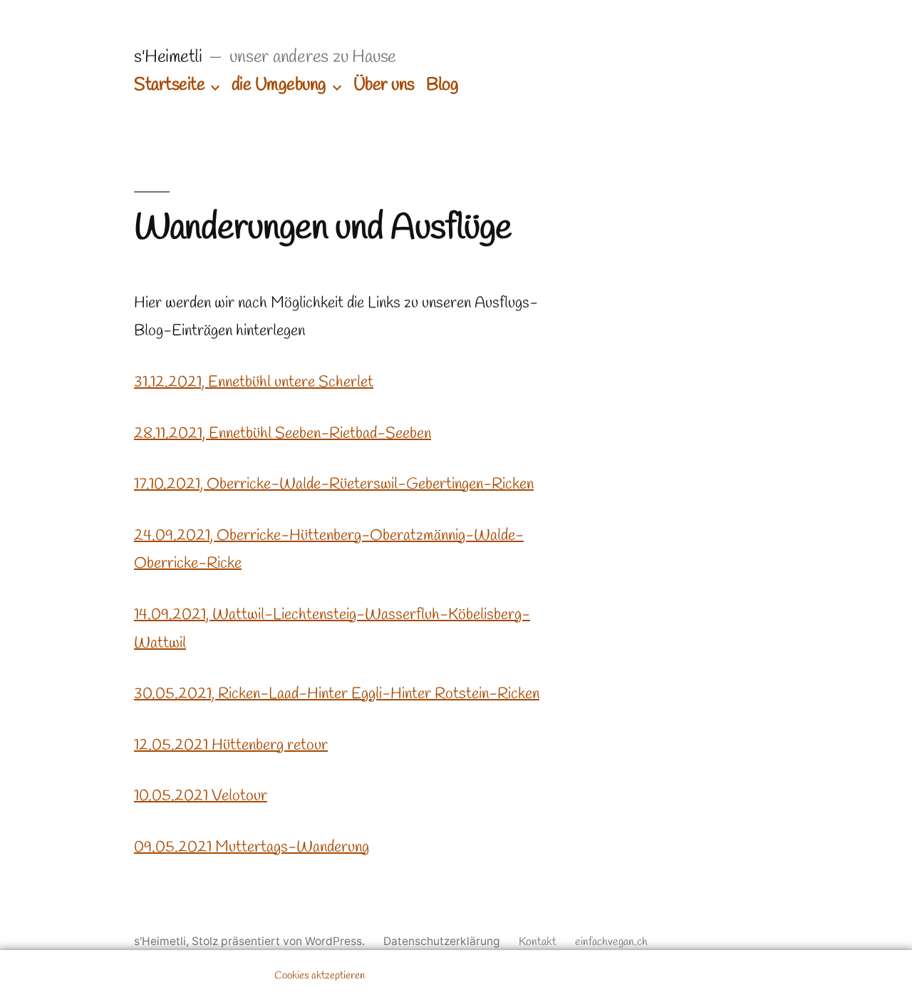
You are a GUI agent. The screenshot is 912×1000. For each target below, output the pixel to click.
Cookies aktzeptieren (319, 976)
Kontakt (537, 941)
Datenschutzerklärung (441, 941)
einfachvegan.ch (611, 941)
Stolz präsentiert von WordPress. (280, 941)
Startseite (169, 85)
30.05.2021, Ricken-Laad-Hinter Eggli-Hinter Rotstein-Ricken (336, 694)
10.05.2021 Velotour (200, 796)
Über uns (384, 85)
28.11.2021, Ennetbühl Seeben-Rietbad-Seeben (282, 433)
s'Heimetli (168, 57)
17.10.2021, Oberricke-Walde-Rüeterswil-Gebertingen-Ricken (334, 484)
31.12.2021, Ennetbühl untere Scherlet (253, 382)
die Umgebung (279, 85)
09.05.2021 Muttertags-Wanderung (251, 847)
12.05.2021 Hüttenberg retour (231, 745)
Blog (442, 85)
